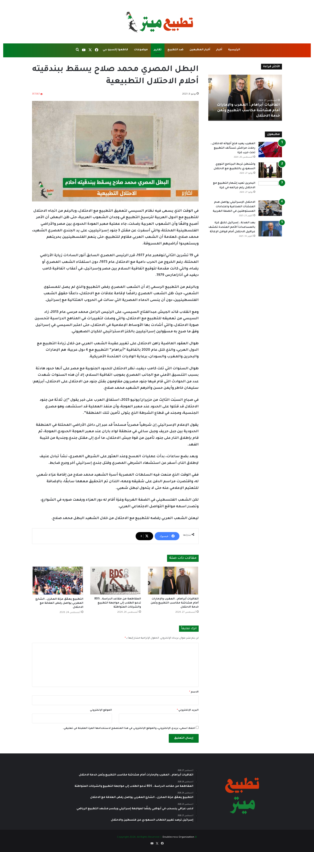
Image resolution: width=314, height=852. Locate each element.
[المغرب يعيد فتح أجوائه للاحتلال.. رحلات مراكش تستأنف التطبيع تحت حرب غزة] (270, 150)
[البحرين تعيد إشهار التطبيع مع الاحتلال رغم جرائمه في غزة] (270, 189)
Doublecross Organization (178, 837)
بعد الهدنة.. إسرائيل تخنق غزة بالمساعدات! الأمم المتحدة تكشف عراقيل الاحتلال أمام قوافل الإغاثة (231, 227)
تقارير (157, 49)
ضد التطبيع (175, 49)
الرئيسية (234, 49)
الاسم (194, 692)
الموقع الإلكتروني (101, 710)
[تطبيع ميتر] (157, 22)
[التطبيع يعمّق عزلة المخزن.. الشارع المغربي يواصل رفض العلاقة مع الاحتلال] (57, 580)
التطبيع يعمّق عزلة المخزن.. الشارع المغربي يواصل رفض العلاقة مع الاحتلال (59, 603)
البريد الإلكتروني (188, 710)
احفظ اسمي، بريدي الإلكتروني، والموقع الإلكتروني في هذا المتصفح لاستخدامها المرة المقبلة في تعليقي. (129, 728)
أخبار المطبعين (199, 49)
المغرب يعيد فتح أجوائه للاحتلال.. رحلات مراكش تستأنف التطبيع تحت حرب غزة (232, 148)
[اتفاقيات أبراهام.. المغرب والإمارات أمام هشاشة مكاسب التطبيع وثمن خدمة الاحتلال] (173, 580)
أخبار (219, 49)
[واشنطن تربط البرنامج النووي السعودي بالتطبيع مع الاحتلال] (270, 170)
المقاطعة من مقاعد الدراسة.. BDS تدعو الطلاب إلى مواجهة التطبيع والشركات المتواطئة (117, 603)
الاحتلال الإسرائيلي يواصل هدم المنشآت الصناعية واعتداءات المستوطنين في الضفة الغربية (234, 207)
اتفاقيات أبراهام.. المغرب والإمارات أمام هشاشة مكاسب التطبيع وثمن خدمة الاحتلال (175, 603)
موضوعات (141, 49)
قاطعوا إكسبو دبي (115, 49)
